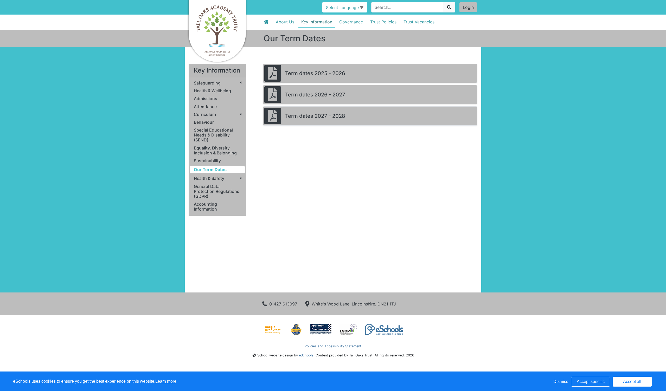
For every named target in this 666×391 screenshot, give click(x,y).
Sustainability (207, 160)
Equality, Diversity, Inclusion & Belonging (215, 150)
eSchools (306, 355)
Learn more (165, 381)
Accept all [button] (632, 381)
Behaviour (204, 122)
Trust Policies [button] (383, 21)
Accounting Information (205, 207)
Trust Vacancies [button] (419, 21)
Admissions (205, 98)
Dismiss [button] (560, 381)
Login (468, 7)
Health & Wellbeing (212, 90)
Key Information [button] (316, 21)
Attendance (205, 106)
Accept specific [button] (591, 381)
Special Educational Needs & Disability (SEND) (213, 135)
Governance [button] (351, 21)
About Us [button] (285, 21)
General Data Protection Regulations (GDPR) (216, 191)
